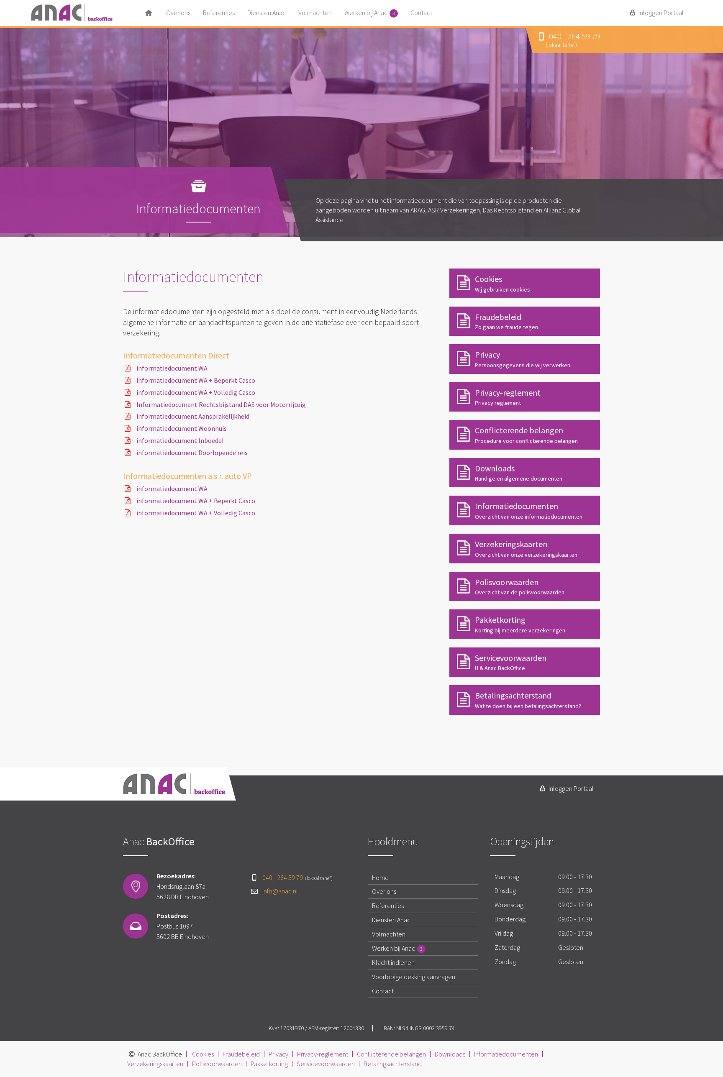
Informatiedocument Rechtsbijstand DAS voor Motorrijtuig (221, 404)
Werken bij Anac (369, 12)
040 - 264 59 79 (297, 877)
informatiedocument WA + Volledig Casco (195, 392)
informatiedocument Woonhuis (181, 428)
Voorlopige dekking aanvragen (413, 976)
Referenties (219, 12)
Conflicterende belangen (391, 1054)
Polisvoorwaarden (217, 1063)
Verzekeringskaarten (155, 1063)
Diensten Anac (266, 12)
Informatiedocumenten (506, 1054)
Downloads (450, 1054)
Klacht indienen (393, 962)
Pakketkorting (269, 1063)
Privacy (278, 1054)
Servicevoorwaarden (326, 1063)
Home (380, 877)
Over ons (178, 12)
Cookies (203, 1054)
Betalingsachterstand (393, 1063)
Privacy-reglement (322, 1054)
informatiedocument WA (172, 368)
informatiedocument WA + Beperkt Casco (195, 380)
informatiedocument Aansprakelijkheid (192, 416)
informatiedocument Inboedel (180, 440)
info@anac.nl (280, 891)
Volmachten (315, 12)
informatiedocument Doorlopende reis (192, 452)
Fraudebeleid (241, 1054)
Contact (421, 12)
